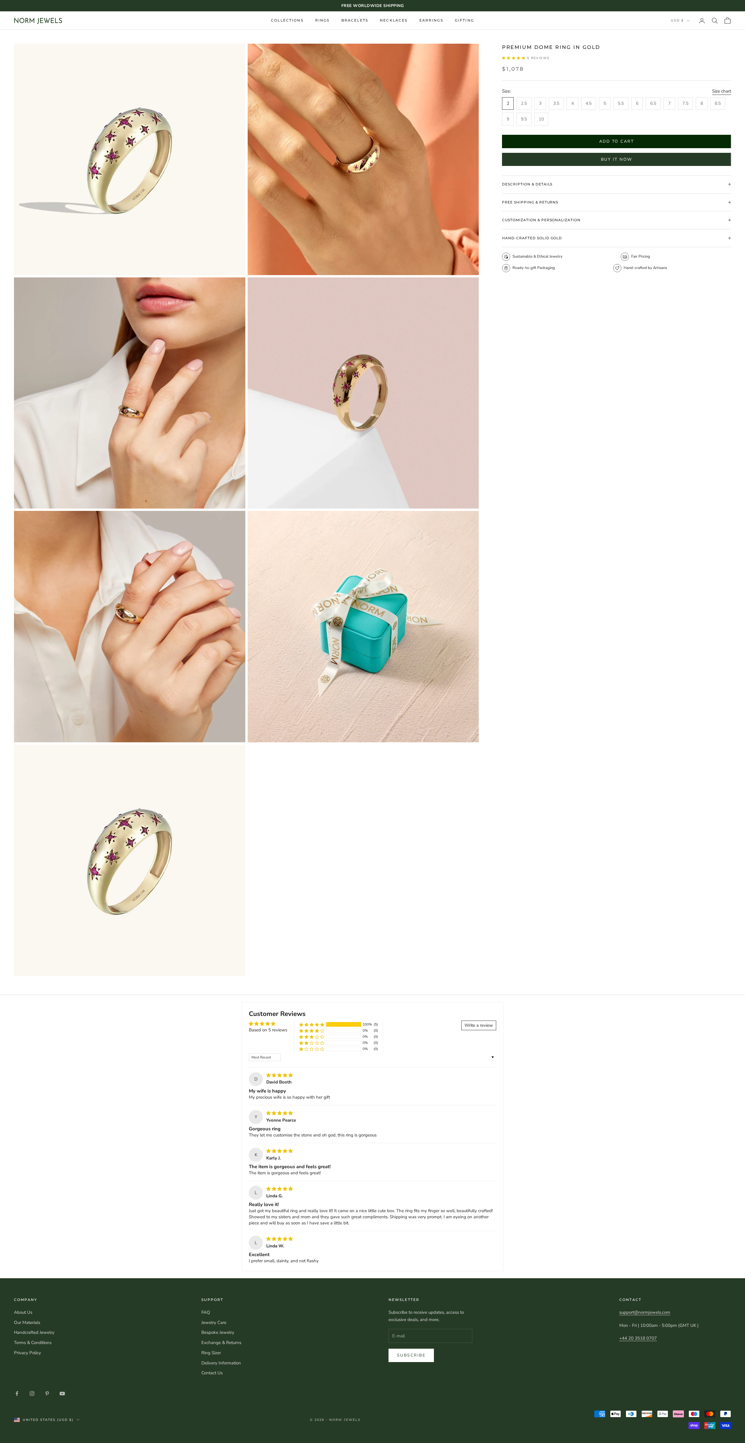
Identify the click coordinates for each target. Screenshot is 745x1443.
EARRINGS (431, 20)
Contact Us (212, 1373)
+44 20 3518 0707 (638, 1338)
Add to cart (616, 141)
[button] (514, 58)
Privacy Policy (27, 1353)
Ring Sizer (211, 1353)
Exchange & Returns (221, 1342)
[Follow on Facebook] (17, 1393)
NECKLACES (393, 20)
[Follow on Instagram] (32, 1393)
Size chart (721, 91)
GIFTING (464, 20)
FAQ (205, 1312)
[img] (279, 1075)
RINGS (322, 20)
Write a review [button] (478, 1025)
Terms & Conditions (33, 1342)
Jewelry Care (213, 1322)
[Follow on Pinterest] (47, 1393)
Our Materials (27, 1322)
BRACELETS (354, 20)
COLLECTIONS (287, 20)
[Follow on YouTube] (62, 1393)
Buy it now (616, 159)
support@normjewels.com (644, 1312)
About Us (23, 1312)
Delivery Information (221, 1363)
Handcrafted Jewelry (34, 1332)
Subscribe (411, 1355)
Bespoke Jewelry (217, 1332)
